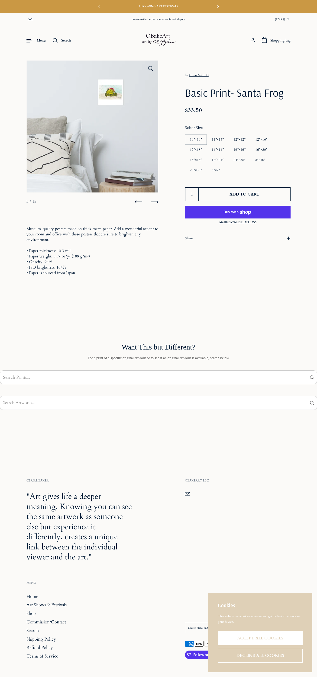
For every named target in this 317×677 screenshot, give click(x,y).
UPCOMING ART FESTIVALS (158, 6)
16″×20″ (261, 149)
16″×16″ (239, 149)
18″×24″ (218, 159)
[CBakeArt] (158, 40)
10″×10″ (196, 139)
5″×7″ (216, 170)
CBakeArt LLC (199, 75)
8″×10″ (260, 159)
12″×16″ (261, 139)
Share (189, 238)
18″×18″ (196, 159)
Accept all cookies (260, 638)
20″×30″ (196, 170)
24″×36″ (239, 159)
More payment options (237, 222)
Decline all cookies (260, 655)
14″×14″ (218, 149)
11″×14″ (218, 139)
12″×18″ (196, 149)
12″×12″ (239, 139)
